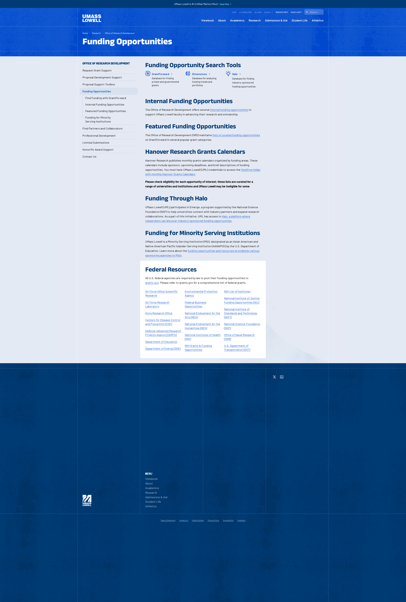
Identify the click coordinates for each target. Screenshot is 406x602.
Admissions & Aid (276, 20)
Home (85, 33)
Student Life (300, 20)
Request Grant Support (97, 70)
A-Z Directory (245, 12)
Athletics (318, 20)
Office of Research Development (119, 33)
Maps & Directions (168, 520)
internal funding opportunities (229, 109)
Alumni (258, 12)
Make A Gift (296, 12)
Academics (237, 20)
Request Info (282, 12)
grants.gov (152, 282)
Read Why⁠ (224, 4)
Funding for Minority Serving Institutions (98, 119)
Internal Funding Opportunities (104, 104)
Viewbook (207, 20)
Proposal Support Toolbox (98, 84)
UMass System (198, 520)
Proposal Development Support (102, 77)
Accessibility (228, 520)
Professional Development (99, 135)
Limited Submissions (95, 142)
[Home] (91, 18)
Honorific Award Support (98, 149)
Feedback (241, 520)
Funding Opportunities (96, 91)
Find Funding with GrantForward (105, 98)
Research (255, 20)
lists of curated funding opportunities (236, 135)
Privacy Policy (213, 520)
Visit (234, 12)
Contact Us (89, 156)
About (222, 20)
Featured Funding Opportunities (105, 111)
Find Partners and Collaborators (102, 128)
